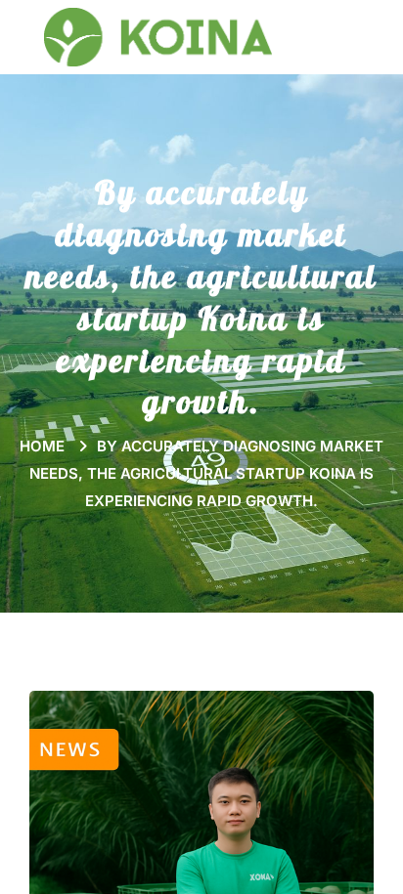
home (201, 473)
